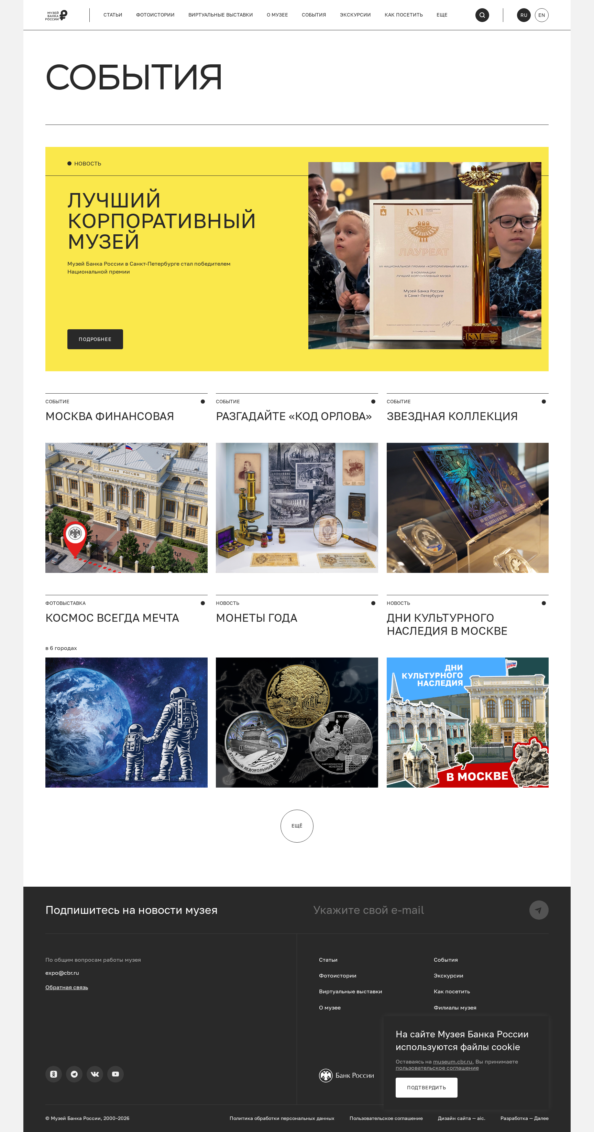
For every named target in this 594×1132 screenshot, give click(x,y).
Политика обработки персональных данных (282, 1118)
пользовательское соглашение (437, 1068)
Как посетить (404, 15)
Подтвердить (426, 1087)
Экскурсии (355, 15)
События (314, 15)
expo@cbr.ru (62, 973)
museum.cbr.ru (452, 1061)
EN (541, 15)
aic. (481, 1118)
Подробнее (95, 339)
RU (523, 15)
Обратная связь (66, 987)
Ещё (297, 826)
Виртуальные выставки (220, 15)
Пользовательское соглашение (386, 1118)
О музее (277, 15)
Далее (541, 1118)
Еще (442, 15)
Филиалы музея (455, 1007)
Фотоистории (155, 15)
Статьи (112, 15)
